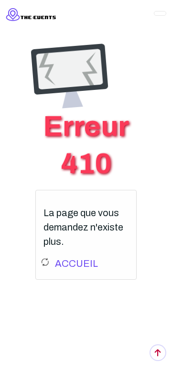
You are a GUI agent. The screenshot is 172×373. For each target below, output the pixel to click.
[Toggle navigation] (160, 13)
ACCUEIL (76, 263)
